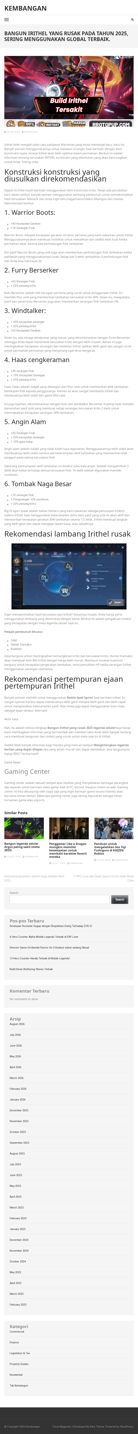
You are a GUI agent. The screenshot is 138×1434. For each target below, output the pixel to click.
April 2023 (15, 1283)
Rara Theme (97, 1426)
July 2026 (15, 1034)
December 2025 (19, 1110)
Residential (16, 1374)
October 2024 (18, 1261)
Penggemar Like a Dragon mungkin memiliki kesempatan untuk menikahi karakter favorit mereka (68, 850)
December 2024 (19, 1240)
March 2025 (17, 1207)
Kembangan (25, 8)
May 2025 (15, 1186)
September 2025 (19, 1142)
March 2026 (17, 1078)
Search (14, 893)
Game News (12, 762)
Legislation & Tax (20, 1353)
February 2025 (18, 1218)
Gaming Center (27, 771)
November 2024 (19, 1250)
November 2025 (19, 1121)
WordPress (126, 1426)
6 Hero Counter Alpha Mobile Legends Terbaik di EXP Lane (44, 936)
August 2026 (17, 1024)
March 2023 (17, 1293)
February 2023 (18, 1304)
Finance (14, 1342)
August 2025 (17, 1153)
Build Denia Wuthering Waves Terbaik (31, 969)
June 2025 (16, 1175)
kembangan (31, 132)
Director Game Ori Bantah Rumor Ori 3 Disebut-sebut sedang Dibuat (49, 947)
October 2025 (18, 1132)
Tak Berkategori (19, 1385)
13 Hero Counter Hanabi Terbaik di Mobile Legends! (40, 958)
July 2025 (15, 1164)
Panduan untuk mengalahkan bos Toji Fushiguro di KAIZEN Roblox (110, 848)
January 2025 (18, 1229)
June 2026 (16, 1045)
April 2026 (15, 1067)
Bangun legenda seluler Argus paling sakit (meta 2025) (22, 847)
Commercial (17, 1331)
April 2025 (15, 1196)
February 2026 (18, 1088)
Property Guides (19, 1364)
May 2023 (15, 1272)
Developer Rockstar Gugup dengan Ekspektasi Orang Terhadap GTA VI (51, 926)
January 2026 (18, 1099)
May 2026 (15, 1056)
